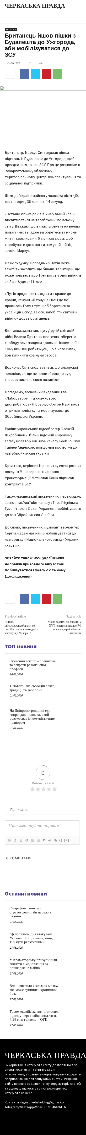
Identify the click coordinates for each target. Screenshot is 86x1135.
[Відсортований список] (32, 840)
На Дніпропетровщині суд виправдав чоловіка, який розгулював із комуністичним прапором (32, 716)
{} (61, 840)
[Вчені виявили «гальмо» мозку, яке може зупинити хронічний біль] (72, 992)
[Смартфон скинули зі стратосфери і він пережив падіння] (72, 914)
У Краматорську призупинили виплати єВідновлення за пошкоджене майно (33, 964)
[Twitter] (35, 74)
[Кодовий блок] (49, 840)
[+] (66, 840)
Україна (11, 29)
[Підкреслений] (21, 840)
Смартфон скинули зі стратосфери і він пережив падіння (30, 912)
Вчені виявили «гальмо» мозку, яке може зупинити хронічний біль (34, 990)
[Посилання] (55, 840)
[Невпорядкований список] (38, 840)
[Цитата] (44, 840)
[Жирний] (9, 840)
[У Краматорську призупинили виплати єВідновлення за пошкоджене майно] (72, 966)
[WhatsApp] (57, 74)
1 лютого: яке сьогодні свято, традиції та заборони (32, 688)
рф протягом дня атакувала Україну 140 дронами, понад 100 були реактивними (32, 938)
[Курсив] (15, 840)
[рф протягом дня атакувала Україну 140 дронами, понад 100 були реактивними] (72, 940)
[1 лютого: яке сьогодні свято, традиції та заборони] (67, 692)
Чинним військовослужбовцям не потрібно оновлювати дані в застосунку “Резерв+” (21, 627)
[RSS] (43, 1116)
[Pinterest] (46, 74)
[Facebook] (24, 74)
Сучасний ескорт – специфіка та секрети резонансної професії (33, 665)
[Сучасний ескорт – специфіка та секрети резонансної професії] (67, 667)
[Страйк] (26, 840)
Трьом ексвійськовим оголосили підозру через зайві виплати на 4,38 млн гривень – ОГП (34, 1015)
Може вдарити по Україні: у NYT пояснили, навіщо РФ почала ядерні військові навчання (64, 627)
